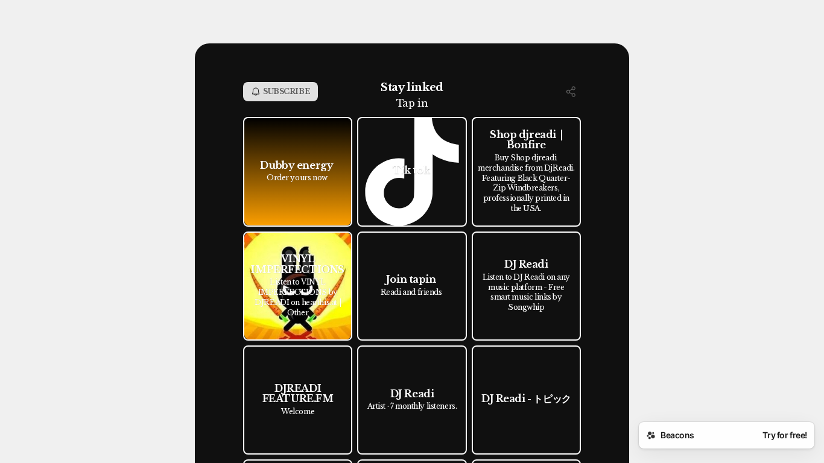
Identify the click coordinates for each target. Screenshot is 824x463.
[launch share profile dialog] (571, 91)
